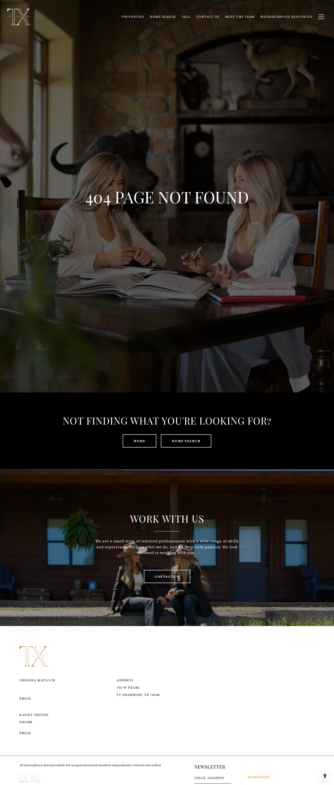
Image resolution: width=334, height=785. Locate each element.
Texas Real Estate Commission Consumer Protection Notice (180, 709)
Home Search (186, 441)
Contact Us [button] (167, 576)
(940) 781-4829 (31, 727)
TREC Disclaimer (133, 720)
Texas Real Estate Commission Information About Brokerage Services (190, 714)
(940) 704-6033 (31, 693)
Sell (186, 17)
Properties (133, 17)
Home (139, 441)
